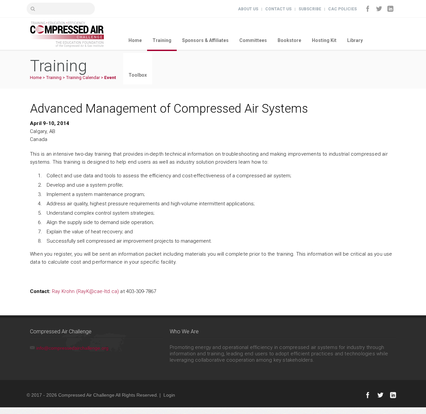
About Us (248, 9)
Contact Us (278, 9)
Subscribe (310, 9)
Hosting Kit (324, 40)
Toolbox (137, 75)
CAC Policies (342, 9)
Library (355, 40)
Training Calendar (83, 77)
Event (110, 77)
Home (135, 40)
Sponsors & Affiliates (205, 40)
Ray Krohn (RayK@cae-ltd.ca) (85, 291)
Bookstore (289, 40)
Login (169, 395)
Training (161, 40)
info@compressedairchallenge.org (72, 348)
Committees (253, 40)
